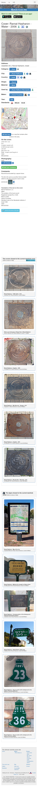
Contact (28, 766)
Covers (28, 751)
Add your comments (9, 167)
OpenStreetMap (18, 128)
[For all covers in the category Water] (26, 26)
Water (13, 69)
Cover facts (29, 752)
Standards (4, 768)
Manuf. (28, 757)
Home (3, 2)
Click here (7, 134)
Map (15, 764)
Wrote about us (18, 752)
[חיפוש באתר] (9, 2)
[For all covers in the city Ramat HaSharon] (18, 26)
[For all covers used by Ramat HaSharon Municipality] (32, 89)
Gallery (3, 766)
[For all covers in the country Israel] (23, 26)
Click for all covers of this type (11, 210)
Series (28, 762)
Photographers (30, 761)
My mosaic (29, 755)
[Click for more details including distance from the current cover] (14, 182)
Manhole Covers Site (19, 10)
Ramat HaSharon (17, 74)
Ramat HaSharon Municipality (21, 90)
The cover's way (5, 764)
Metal (13, 85)
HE (14, 2)
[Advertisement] (19, 234)
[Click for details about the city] (27, 73)
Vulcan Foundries (17, 95)
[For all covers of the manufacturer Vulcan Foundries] (25, 94)
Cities (28, 759)
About (15, 751)
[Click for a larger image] (19, 45)
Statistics (28, 764)
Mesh (28, 754)
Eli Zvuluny (7, 163)
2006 (11, 99)
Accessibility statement (17, 768)
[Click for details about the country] (21, 77)
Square (14, 82)
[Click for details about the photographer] (13, 163)
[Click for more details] (19, 278)
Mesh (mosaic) (31, 260)
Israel (13, 77)
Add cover (16, 766)
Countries (29, 758)
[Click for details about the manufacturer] (29, 94)
